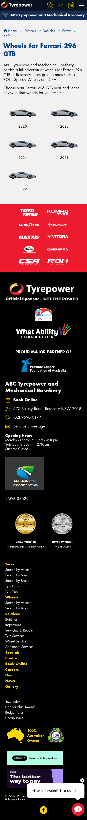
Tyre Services (14, 636)
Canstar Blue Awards (20, 707)
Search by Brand (17, 580)
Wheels (11, 597)
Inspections (13, 625)
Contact (12, 658)
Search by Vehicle (18, 570)
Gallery (11, 686)
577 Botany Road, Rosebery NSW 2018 (47, 408)
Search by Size (16, 575)
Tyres (9, 564)
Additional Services (19, 647)
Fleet (9, 675)
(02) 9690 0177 (27, 417)
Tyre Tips (11, 591)
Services (12, 614)
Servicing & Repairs (19, 630)
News (10, 680)
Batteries (11, 619)
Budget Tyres (14, 712)
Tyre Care (12, 586)
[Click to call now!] (50, 5)
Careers (12, 669)
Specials (12, 652)
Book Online (16, 663)
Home (12, 31)
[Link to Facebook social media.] (44, 810)
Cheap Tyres (14, 718)
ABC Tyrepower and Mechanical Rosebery (47, 15)
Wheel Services (16, 641)
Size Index (12, 701)
